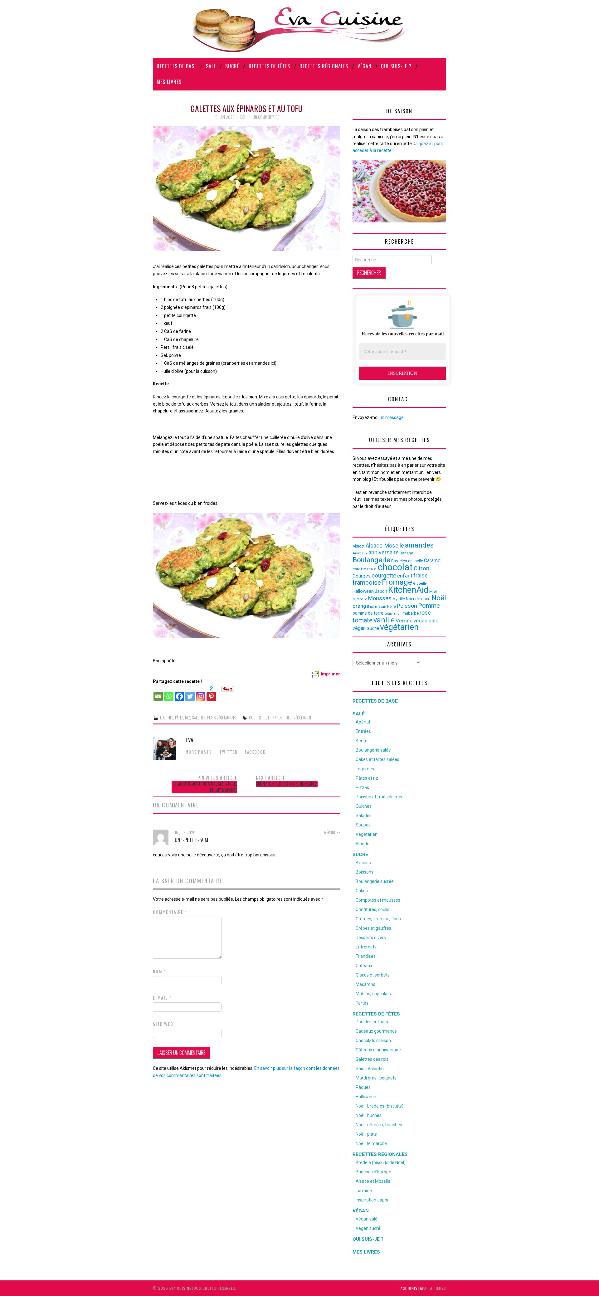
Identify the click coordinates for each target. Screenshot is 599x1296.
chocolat (395, 567)
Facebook (255, 752)
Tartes (362, 1003)
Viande (362, 843)
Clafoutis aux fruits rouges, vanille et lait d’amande (205, 787)
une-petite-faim (191, 840)
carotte (359, 569)
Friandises (366, 956)
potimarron (393, 613)
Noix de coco (418, 598)
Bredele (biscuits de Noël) (381, 1162)
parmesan (378, 606)
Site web (163, 1024)
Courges (362, 576)
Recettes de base (177, 66)
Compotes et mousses (378, 900)
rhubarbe (410, 613)
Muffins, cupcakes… (375, 993)
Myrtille (398, 599)
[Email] (158, 693)
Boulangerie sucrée (375, 881)
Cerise (372, 569)
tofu (288, 718)
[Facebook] (179, 693)
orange (361, 606)
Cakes (362, 890)
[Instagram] (200, 693)
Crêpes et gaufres (373, 928)
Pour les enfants (372, 1021)
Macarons (365, 984)
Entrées (363, 731)
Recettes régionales (324, 66)
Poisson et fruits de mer (379, 796)
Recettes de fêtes (269, 66)
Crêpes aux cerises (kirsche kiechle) (287, 784)
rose (425, 613)
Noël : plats (366, 1134)
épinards (275, 718)
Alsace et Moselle (373, 1181)
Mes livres (169, 81)
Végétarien (366, 834)
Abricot (359, 546)
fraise (420, 575)
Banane (406, 553)
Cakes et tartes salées (377, 759)
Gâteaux (364, 965)
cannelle (415, 560)
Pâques (363, 1087)
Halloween (363, 591)
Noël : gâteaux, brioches (379, 1124)
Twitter (228, 752)
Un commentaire (266, 117)
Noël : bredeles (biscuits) (379, 1106)
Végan (365, 66)
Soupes (363, 824)
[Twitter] (190, 693)
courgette (257, 718)
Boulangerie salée (373, 750)
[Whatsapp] (168, 693)
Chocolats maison (373, 1040)
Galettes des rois (372, 1059)
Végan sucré (368, 1228)
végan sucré (366, 628)
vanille (384, 620)
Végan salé (366, 1218)
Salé (211, 66)
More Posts (199, 752)
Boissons (364, 872)
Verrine (404, 620)
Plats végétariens (221, 718)
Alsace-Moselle (385, 545)
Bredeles (399, 560)
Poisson (407, 605)
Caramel (432, 560)
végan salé (425, 620)
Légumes (166, 718)
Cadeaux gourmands (376, 1031)
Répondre (332, 833)
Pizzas (362, 787)
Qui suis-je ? (396, 66)
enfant (404, 575)
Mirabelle (360, 599)
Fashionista (410, 1288)
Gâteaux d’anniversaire (378, 1049)
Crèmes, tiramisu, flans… (380, 918)
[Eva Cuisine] (299, 28)
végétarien (302, 718)
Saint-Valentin (370, 1068)
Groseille (420, 584)
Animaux (360, 553)
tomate (363, 620)
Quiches (364, 806)
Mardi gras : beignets (376, 1077)
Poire (391, 606)
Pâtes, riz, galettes (190, 718)
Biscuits (363, 862)
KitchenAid (408, 590)
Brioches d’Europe (373, 1171)
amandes (419, 545)
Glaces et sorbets (373, 974)
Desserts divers (371, 937)
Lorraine (364, 1190)
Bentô (362, 740)
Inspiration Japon (373, 1199)
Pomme (429, 605)
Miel (433, 591)
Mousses (380, 598)
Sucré (232, 66)
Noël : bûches (369, 1115)
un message (391, 417)
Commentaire (170, 912)
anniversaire (383, 552)
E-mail (162, 998)
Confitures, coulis (372, 909)
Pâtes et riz (367, 778)
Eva (242, 117)
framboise (367, 582)
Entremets (366, 946)
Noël (438, 598)
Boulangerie (371, 560)
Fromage (397, 582)
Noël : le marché (371, 1143)
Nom (159, 971)
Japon (381, 591)
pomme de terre (368, 613)
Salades (364, 815)
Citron (421, 568)
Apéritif (363, 721)
